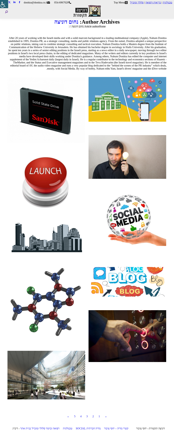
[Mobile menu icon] (169, 12)
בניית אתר (25, 428)
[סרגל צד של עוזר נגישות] (4, 4)
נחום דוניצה (66, 22)
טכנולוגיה (167, 2)
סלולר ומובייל (137, 2)
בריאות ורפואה (153, 2)
